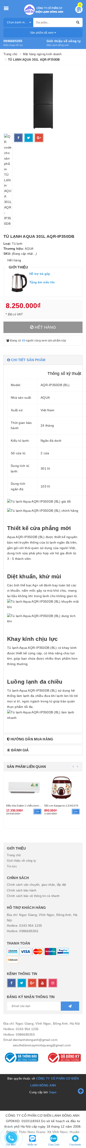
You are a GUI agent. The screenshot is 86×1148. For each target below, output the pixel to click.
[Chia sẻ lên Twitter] (28, 137)
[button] (43, 359)
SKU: (7, 253)
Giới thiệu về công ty (64, 41)
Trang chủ (14, 855)
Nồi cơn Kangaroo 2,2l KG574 (23, 805)
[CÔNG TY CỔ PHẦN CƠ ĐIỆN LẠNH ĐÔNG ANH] (43, 10)
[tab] (43, 360)
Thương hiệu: (13, 248)
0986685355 (12, 41)
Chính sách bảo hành (21, 890)
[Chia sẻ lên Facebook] (18, 137)
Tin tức (12, 866)
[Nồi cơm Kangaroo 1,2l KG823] (62, 792)
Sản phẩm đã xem (42, 32)
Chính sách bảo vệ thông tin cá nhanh (33, 896)
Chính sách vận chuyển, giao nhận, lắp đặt (36, 884)
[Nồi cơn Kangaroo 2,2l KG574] (24, 787)
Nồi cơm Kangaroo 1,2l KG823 (61, 814)
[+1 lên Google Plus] (39, 137)
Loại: (7, 243)
